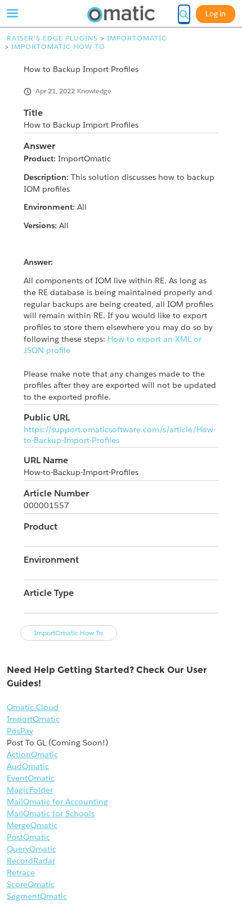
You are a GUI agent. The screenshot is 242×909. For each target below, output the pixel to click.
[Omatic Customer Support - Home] (121, 14)
